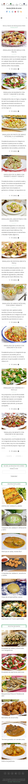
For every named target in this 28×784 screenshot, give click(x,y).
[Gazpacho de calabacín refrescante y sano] (14, 517)
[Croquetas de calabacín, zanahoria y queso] (14, 563)
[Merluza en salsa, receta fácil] (14, 541)
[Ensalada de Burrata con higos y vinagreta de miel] (14, 81)
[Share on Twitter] (13, 69)
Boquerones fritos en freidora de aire (13, 695)
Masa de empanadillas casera (12, 597)
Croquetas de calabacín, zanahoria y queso (14, 574)
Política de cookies (16, 781)
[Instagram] (12, 12)
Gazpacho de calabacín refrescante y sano (14, 529)
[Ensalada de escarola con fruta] (14, 39)
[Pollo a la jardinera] (14, 751)
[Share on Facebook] (11, 69)
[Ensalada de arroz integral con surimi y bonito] (14, 292)
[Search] (26, 18)
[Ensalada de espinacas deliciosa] (14, 662)
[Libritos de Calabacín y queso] (14, 496)
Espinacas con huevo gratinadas (13, 619)
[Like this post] (9, 69)
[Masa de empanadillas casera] (14, 587)
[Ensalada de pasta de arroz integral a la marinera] (14, 123)
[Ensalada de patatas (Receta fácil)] (14, 250)
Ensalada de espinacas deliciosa (13, 672)
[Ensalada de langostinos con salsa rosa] (14, 207)
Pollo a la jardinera (8, 761)
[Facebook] (6, 12)
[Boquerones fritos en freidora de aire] (14, 684)
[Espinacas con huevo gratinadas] (14, 609)
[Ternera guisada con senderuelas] (14, 729)
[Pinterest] (15, 12)
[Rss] (21, 12)
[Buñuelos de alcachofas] (14, 707)
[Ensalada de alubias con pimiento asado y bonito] (14, 163)
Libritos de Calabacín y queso (12, 506)
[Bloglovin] (18, 12)
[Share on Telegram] (18, 69)
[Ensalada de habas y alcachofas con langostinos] (14, 638)
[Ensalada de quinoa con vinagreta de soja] (14, 334)
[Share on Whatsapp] (16, 69)
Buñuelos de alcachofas (10, 718)
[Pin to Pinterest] (14, 69)
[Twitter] (9, 12)
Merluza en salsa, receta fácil (12, 551)
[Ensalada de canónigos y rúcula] (14, 376)
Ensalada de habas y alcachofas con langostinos (13, 649)
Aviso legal (10, 781)
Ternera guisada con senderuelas (13, 739)
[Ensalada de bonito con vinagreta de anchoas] (14, 421)
